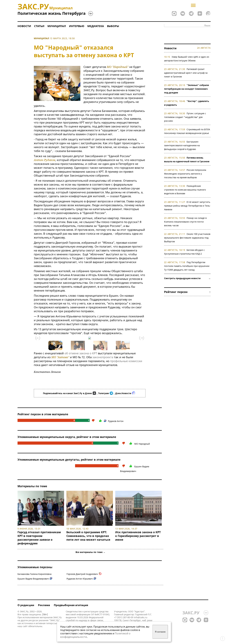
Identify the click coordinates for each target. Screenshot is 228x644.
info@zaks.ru (140, 617)
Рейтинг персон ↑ (187, 292)
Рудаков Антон (115, 421)
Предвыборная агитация (71, 605)
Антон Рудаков (44, 160)
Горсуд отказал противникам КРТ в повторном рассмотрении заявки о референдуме (39, 537)
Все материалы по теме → (90, 552)
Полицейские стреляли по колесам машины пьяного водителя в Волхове (185, 189)
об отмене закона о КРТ (81, 353)
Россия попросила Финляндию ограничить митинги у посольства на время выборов (185, 173)
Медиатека (95, 26)
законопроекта (102, 357)
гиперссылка (53, 623)
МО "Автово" (60, 357)
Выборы (113, 26)
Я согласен (160, 632)
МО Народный (142, 443)
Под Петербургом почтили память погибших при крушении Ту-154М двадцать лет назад (186, 266)
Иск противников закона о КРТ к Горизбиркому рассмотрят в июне (138, 535)
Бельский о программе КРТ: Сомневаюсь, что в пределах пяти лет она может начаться (88, 535)
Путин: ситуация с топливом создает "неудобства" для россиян (185, 117)
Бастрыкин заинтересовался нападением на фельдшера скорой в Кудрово (182, 145)
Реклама (44, 605)
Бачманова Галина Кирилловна (34, 574)
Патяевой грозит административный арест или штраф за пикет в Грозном (186, 73)
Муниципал (56, 26)
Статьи (39, 26)
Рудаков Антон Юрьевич (80, 578)
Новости (24, 26)
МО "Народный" (117, 67)
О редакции (26, 605)
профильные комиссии (126, 361)
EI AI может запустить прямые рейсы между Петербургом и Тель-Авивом (187, 205)
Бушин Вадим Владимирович (33, 578)
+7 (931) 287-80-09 (123, 617)
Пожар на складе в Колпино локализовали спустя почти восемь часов (185, 221)
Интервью (76, 26)
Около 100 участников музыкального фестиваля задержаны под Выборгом (187, 237)
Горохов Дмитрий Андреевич (82, 574)
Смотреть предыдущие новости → (187, 278)
